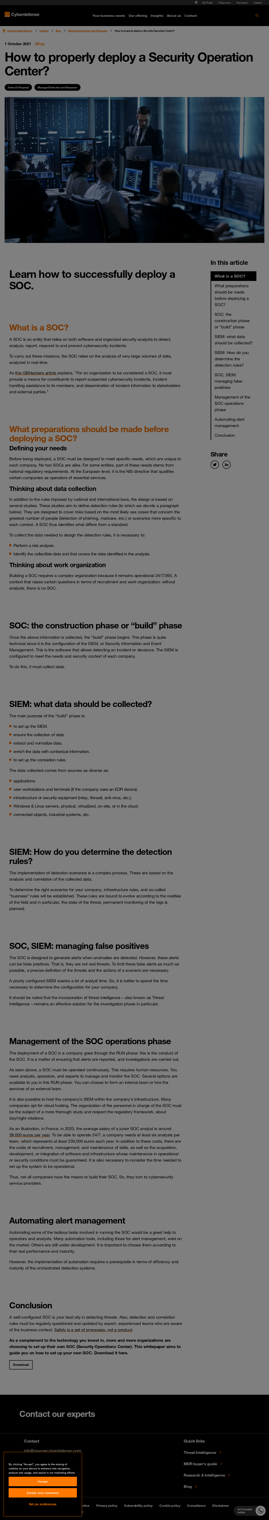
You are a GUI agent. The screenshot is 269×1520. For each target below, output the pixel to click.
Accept (43, 1481)
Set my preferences (43, 1504)
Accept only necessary (43, 1492)
